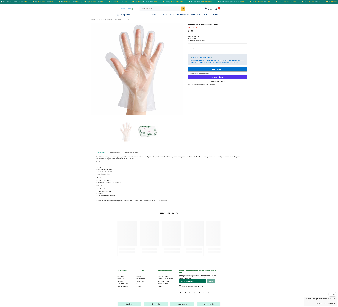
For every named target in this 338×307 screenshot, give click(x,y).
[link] (127, 249)
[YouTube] (199, 292)
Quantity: (191, 48)
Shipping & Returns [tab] (131, 152)
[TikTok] (194, 292)
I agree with (194, 73)
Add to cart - (217, 69)
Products (100, 19)
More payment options (218, 81)
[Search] (162, 9)
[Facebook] (180, 292)
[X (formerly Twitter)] (203, 292)
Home (93, 19)
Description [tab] (101, 152)
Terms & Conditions (203, 73)
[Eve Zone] (127, 9)
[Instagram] (185, 292)
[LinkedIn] (208, 292)
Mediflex (196, 36)
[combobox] (160, 9)
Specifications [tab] (115, 152)
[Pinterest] (189, 292)
